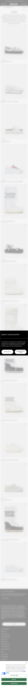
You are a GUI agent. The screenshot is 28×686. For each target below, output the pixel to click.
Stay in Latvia (7, 351)
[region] (14, 673)
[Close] (26, 662)
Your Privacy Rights (14, 675)
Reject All (14, 679)
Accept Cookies (14, 683)
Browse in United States (21, 352)
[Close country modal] (26, 332)
